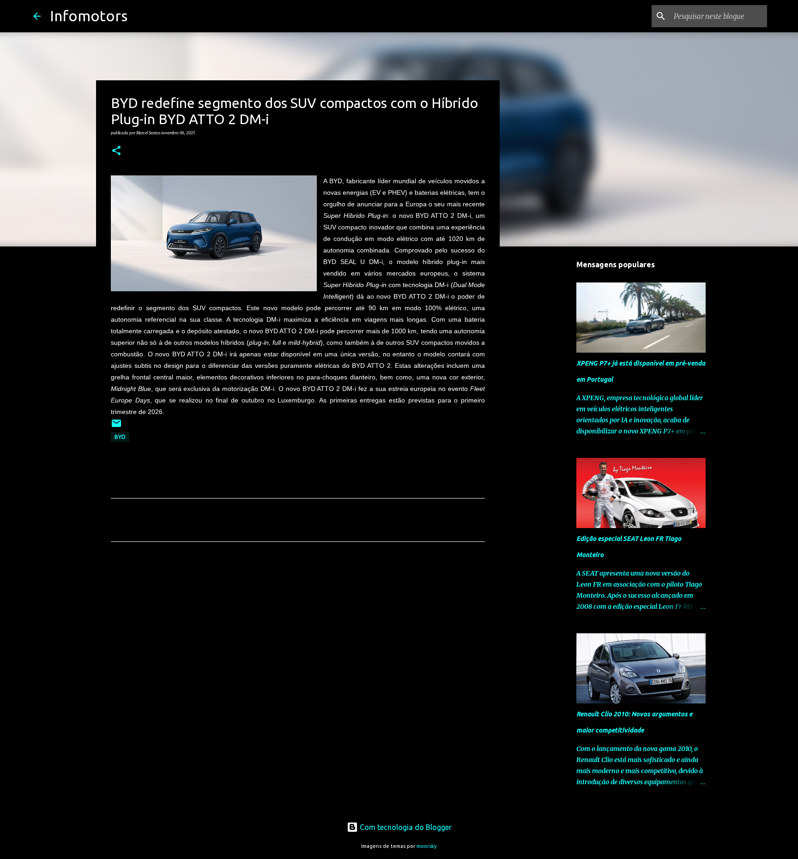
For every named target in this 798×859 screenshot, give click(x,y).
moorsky (427, 846)
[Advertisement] (297, 635)
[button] (116, 151)
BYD (120, 437)
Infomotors (88, 15)
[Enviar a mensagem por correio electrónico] (116, 427)
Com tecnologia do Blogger (405, 827)
